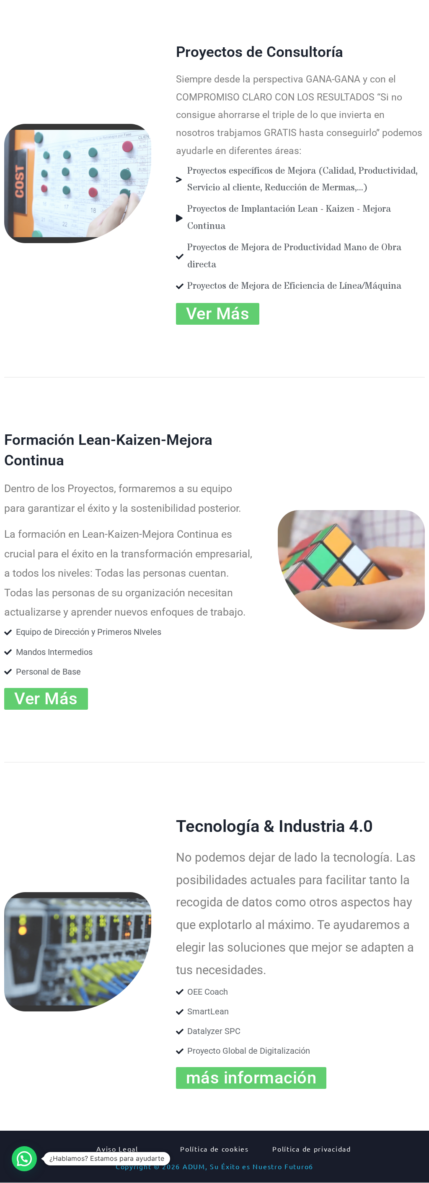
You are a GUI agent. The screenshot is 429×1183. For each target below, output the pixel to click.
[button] (251, 1078)
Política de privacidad (311, 1149)
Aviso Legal (117, 1149)
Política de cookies (214, 1149)
